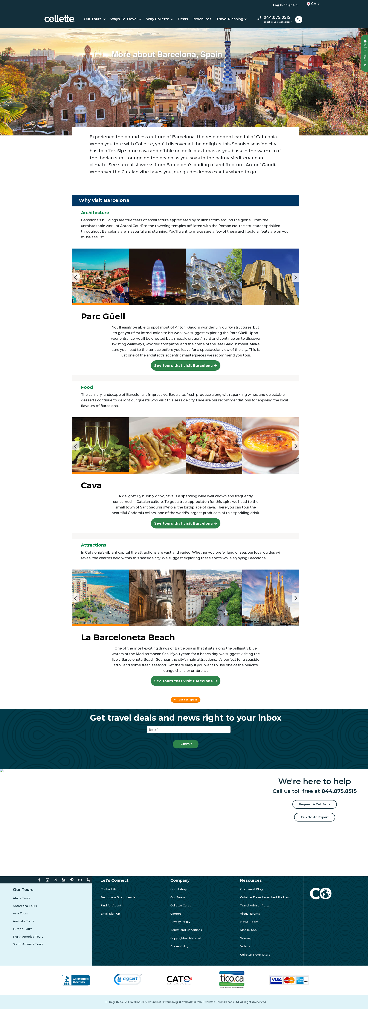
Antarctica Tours (25, 906)
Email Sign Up (110, 913)
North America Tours (28, 936)
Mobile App (248, 930)
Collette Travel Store (255, 954)
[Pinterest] (71, 879)
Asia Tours (20, 913)
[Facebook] (39, 879)
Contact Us (108, 889)
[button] (312, 4)
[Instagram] (47, 879)
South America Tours (28, 944)
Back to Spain (188, 699)
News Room (249, 921)
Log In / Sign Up (285, 5)
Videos (245, 946)
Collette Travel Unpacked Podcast (265, 897)
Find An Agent (111, 905)
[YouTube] (80, 879)
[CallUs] (88, 879)
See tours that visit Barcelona (184, 366)
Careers (176, 913)
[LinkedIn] (63, 879)
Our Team (177, 897)
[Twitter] (55, 879)
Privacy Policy (180, 921)
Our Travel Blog (251, 889)
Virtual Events (250, 913)
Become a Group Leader (119, 897)
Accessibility (179, 946)
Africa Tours (21, 898)
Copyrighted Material (185, 938)
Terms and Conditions (186, 930)
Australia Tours (23, 921)
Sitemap (246, 938)
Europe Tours (22, 929)
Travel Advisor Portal (255, 905)
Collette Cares (180, 905)
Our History (178, 889)
